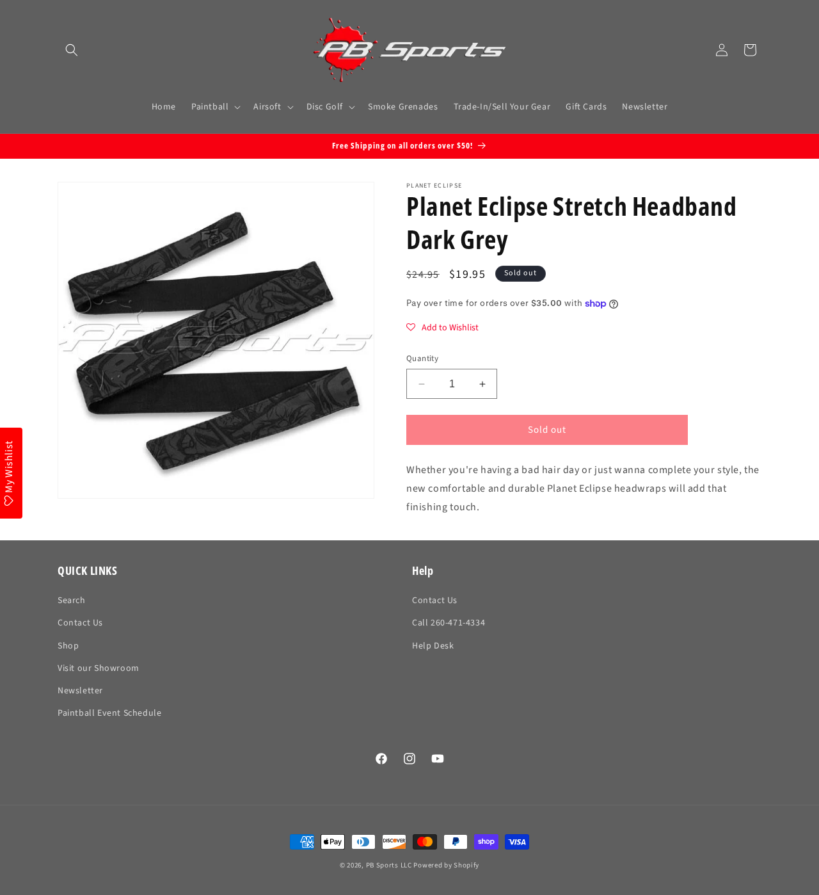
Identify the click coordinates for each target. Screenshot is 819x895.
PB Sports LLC (389, 865)
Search (72, 600)
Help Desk (433, 646)
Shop (68, 646)
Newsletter (80, 690)
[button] (72, 50)
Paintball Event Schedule (109, 713)
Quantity (422, 358)
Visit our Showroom (98, 668)
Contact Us (80, 623)
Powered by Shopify (446, 865)
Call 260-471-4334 (448, 623)
